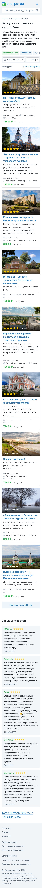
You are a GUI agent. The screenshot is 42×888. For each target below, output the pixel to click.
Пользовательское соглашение (16, 860)
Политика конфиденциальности (16, 864)
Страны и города (9, 842)
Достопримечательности (13, 846)
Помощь (5, 832)
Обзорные (26, 53)
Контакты (6, 836)
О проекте (6, 828)
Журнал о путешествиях (12, 850)
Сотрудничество (9, 856)
